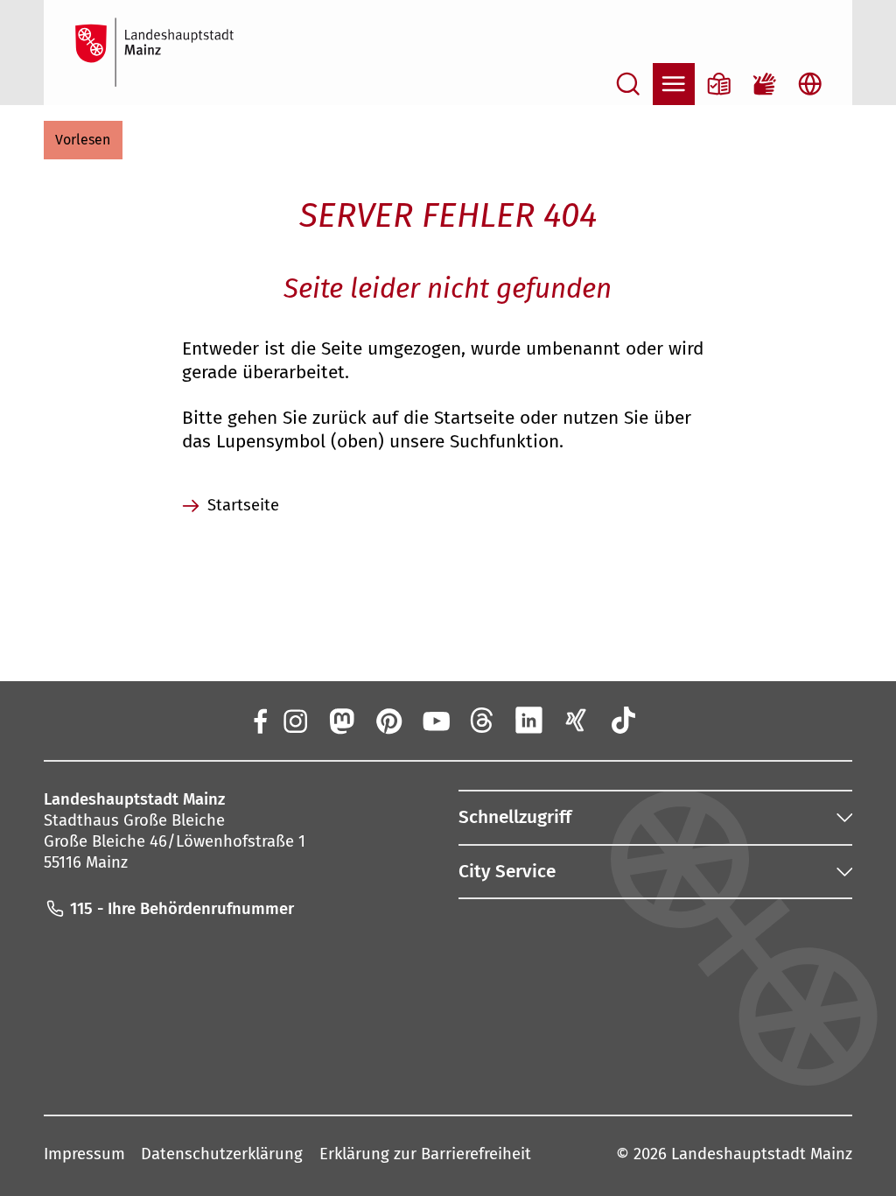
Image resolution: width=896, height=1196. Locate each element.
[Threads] (482, 720)
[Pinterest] (389, 720)
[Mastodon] (341, 720)
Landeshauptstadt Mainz (761, 1154)
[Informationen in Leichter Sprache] (719, 84)
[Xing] (577, 720)
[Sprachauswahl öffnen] (810, 84)
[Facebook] (260, 720)
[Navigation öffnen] (674, 84)
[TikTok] (623, 720)
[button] (83, 140)
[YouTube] (435, 720)
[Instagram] (294, 720)
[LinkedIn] (529, 720)
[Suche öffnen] (628, 84)
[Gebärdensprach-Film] (765, 84)
